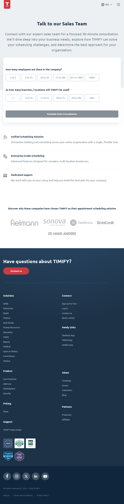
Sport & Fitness (10, 351)
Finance (6, 318)
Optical (6, 361)
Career (65, 385)
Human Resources (11, 327)
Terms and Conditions (23, 495)
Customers (67, 390)
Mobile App (67, 345)
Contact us (16, 271)
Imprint (6, 495)
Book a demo (68, 318)
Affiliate (66, 419)
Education (8, 332)
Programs (66, 414)
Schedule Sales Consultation (62, 114)
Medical (7, 346)
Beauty (6, 342)
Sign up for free (69, 303)
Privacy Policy (43, 495)
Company (66, 380)
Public (6, 337)
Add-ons (7, 384)
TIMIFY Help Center (12, 429)
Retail (6, 313)
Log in (65, 308)
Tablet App (67, 340)
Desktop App (68, 335)
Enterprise (8, 308)
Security (7, 393)
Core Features (9, 379)
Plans (5, 411)
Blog (64, 395)
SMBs (5, 303)
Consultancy (9, 356)
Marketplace (9, 388)
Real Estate (8, 322)
